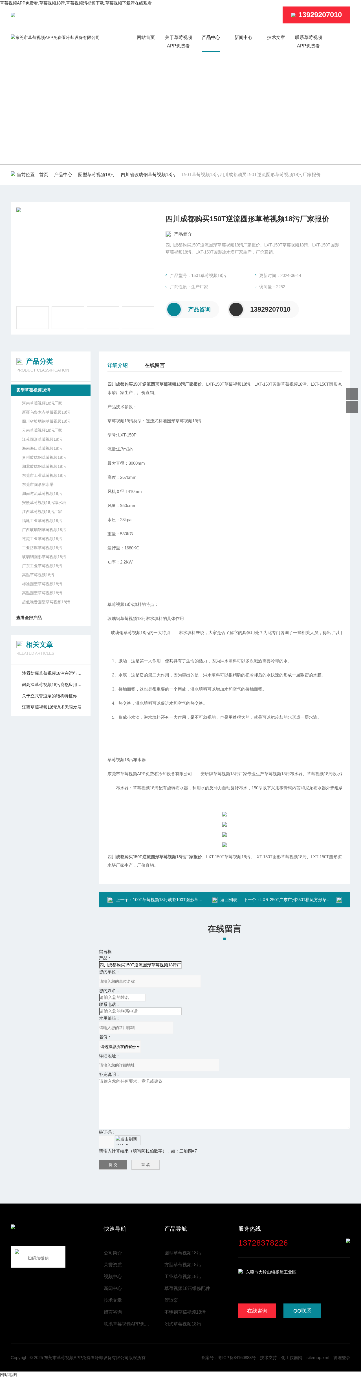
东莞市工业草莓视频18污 (44, 475)
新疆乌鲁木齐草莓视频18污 (46, 412)
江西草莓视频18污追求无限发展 (52, 707)
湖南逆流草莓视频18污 (42, 493)
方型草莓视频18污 (182, 1264)
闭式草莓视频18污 (182, 1324)
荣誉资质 (113, 1264)
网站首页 (146, 37)
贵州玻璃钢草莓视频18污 (44, 457)
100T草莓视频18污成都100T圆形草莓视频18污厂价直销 (185, 899)
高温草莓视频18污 (38, 575)
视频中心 (113, 1276)
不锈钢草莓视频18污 (185, 1312)
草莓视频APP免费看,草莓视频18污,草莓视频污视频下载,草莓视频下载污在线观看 (76, 3)
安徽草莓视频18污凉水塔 (44, 502)
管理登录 (341, 1357)
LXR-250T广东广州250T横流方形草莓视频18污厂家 (308, 899)
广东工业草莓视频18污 (42, 566)
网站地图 (8, 1374)
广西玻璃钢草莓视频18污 (44, 529)
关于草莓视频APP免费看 (178, 41)
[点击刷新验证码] (127, 1140)
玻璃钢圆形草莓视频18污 (44, 556)
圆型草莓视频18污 (96, 174)
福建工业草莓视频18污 (42, 520)
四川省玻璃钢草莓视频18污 (148, 174)
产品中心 (211, 37)
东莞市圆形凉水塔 (38, 484)
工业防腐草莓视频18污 (42, 547)
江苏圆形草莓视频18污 (42, 439)
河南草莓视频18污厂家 (42, 403)
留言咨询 (113, 1312)
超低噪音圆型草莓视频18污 (46, 602)
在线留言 (155, 365)
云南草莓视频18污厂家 (42, 430)
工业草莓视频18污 (182, 1276)
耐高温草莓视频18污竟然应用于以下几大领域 (53, 684)
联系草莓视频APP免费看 (308, 41)
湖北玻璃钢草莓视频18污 (44, 466)
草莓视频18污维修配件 (187, 1288)
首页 (43, 174)
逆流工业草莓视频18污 (42, 538)
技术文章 (276, 37)
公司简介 (113, 1252)
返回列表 (228, 899)
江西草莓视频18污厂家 (42, 511)
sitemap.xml (318, 1357)
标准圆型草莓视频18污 (42, 584)
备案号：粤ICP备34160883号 (228, 1357)
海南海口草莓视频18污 (42, 448)
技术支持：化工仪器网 (281, 1357)
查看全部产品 (29, 617)
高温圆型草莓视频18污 (42, 593)
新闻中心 (243, 37)
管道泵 (171, 1300)
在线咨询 (257, 1311)
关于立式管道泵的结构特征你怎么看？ (53, 695)
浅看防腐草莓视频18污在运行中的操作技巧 (53, 673)
